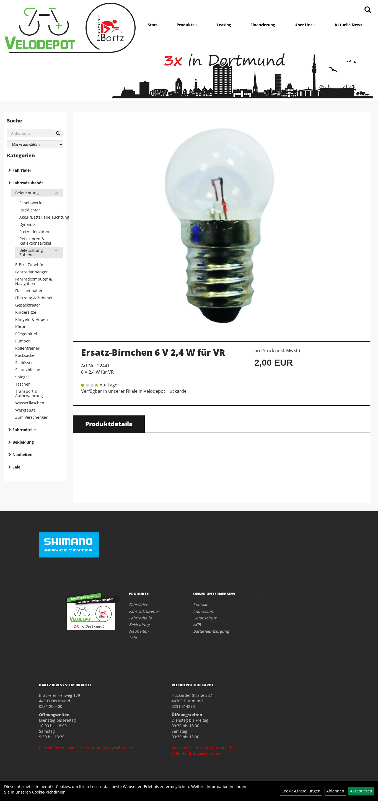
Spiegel (22, 376)
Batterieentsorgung (211, 631)
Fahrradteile (24, 429)
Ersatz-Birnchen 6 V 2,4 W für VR (153, 352)
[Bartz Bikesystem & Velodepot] (70, 28)
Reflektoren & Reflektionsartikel (35, 241)
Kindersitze (25, 312)
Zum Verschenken (31, 417)
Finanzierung (262, 24)
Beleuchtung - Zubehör (32, 252)
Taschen (23, 384)
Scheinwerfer (31, 202)
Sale (16, 467)
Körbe (20, 326)
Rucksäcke (24, 355)
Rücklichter (29, 210)
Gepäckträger (27, 305)
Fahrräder (21, 170)
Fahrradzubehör (27, 182)
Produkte (186, 24)
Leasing (224, 24)
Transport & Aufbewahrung (29, 393)
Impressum (203, 611)
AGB (197, 624)
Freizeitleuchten (34, 231)
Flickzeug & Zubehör (34, 297)
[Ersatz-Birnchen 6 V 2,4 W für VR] (221, 223)
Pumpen (23, 341)
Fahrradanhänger (31, 271)
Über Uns (303, 24)
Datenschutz (204, 618)
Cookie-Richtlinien (49, 792)
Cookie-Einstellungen (300, 791)
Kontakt (200, 604)
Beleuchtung (27, 192)
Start (152, 24)
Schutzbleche (27, 369)
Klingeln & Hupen (31, 319)
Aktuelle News (348, 24)
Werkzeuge (25, 410)
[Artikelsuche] (367, 10)
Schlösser (24, 362)
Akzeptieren (361, 791)
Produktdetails (108, 424)
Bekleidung (23, 442)
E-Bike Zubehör (29, 264)
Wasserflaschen (29, 402)
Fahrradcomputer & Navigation (33, 281)
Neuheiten (22, 454)
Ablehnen (335, 791)
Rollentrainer (27, 348)
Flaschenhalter (29, 290)
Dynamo (27, 224)
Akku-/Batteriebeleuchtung (41, 217)
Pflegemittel (26, 333)
